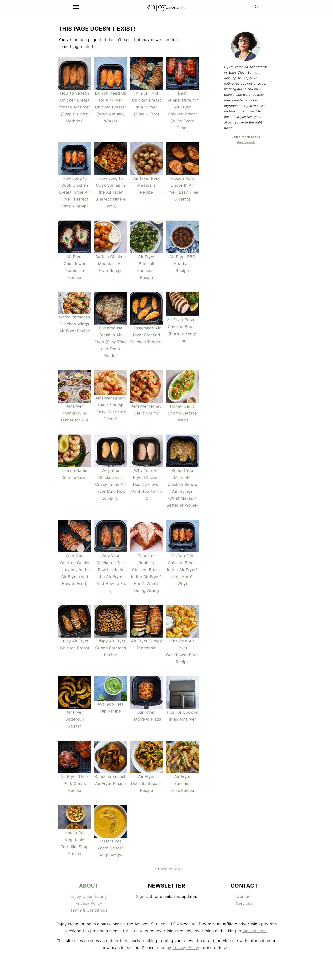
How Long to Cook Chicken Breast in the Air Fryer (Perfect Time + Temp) (74, 192)
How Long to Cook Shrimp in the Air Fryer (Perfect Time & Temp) (111, 192)
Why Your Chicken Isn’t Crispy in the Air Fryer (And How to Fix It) (110, 484)
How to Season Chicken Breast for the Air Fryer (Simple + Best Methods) (74, 107)
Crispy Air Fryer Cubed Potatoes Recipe (110, 648)
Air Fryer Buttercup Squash (74, 719)
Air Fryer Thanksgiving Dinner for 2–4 (74, 413)
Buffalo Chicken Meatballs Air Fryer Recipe (110, 263)
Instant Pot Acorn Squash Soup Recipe (110, 848)
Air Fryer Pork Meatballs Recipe (146, 185)
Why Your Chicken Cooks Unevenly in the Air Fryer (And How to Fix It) (75, 570)
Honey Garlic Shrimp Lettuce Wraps (182, 413)
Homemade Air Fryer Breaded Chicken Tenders (146, 335)
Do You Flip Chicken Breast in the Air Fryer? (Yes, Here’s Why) (182, 570)
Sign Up (143, 896)
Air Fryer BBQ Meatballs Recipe (182, 263)
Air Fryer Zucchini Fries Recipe (182, 783)
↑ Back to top (166, 869)
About (89, 885)
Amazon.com (254, 931)
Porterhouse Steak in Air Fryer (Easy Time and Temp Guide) (110, 342)
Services (244, 903)
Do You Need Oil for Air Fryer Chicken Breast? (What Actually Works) (110, 107)
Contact (244, 896)
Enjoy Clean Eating (89, 896)
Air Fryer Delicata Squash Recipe (146, 783)
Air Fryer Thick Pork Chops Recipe (75, 783)
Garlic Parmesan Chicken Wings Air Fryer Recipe (74, 324)
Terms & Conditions (88, 910)
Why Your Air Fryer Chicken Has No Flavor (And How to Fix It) (146, 484)
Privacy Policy (88, 903)
